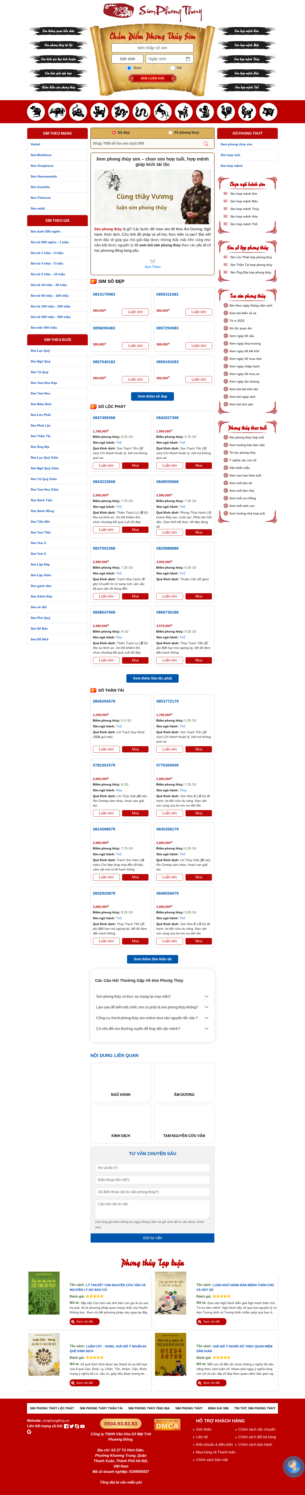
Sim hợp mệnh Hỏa (246, 73)
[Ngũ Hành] (121, 1078)
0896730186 (167, 612)
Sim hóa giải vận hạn (58, 73)
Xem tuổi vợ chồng (242, 498)
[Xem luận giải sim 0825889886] (169, 596)
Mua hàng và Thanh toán (216, 1452)
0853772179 (167, 701)
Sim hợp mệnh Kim (246, 30)
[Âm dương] (184, 1078)
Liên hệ (202, 1437)
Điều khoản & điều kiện (214, 1444)
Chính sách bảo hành (255, 1444)
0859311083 (167, 294)
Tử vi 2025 (236, 320)
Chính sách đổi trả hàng (257, 1437)
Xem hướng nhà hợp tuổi (247, 513)
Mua (135, 465)
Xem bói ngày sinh (242, 396)
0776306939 (167, 765)
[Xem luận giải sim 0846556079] (169, 941)
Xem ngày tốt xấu (241, 336)
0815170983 (104, 294)
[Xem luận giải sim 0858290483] (135, 345)
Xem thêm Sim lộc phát (152, 678)
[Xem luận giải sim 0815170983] (135, 312)
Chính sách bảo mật (212, 1460)
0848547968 (104, 612)
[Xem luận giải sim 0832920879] (106, 941)
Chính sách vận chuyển (257, 1429)
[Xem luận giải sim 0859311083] (198, 312)
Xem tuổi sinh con (242, 506)
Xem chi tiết (84, 1321)
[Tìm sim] (205, 143)
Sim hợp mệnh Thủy (246, 58)
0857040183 (104, 362)
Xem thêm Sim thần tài (152, 959)
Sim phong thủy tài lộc (58, 44)
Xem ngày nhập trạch (244, 366)
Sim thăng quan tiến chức (58, 30)
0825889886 (167, 548)
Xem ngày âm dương (244, 381)
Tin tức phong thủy (242, 452)
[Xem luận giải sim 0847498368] (106, 465)
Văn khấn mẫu (239, 468)
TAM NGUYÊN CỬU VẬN (184, 1136)
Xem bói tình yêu (241, 404)
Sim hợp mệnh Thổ (247, 87)
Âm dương (184, 1095)
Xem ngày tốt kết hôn (244, 351)
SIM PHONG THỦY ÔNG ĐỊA (149, 1408)
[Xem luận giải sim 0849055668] (169, 532)
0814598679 (104, 829)
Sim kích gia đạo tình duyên (58, 58)
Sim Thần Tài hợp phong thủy (250, 265)
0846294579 (104, 701)
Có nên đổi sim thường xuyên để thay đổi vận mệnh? (138, 1029)
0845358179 (167, 829)
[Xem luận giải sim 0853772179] (169, 749)
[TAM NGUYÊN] (184, 1120)
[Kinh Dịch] (121, 1120)
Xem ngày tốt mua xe (244, 374)
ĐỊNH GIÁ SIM (218, 1408)
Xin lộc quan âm (240, 328)
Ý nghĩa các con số (242, 460)
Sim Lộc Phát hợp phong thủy (250, 257)
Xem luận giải (152, 78)
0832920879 (104, 893)
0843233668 (104, 481)
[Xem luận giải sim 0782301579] (106, 813)
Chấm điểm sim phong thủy (58, 87)
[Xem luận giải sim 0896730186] (169, 660)
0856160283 (167, 362)
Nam (137, 68)
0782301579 (104, 765)
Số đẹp (124, 132)
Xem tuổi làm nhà (241, 490)
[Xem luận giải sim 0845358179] (169, 877)
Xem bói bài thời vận (243, 389)
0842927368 (167, 417)
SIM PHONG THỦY (189, 1408)
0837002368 (104, 548)
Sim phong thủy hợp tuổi (246, 437)
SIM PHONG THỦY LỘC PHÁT (52, 1408)
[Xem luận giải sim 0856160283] (198, 379)
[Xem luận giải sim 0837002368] (106, 596)
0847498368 (104, 417)
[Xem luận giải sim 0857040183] (135, 379)
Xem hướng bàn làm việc (247, 445)
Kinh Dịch (120, 1136)
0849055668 (167, 481)
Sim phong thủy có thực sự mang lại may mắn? (133, 996)
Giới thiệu (204, 1429)
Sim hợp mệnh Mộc (246, 44)
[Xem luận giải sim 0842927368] (169, 465)
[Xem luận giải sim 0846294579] (106, 749)
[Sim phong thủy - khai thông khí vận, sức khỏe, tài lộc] (152, 12)
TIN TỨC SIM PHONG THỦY (254, 1408)
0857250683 (167, 328)
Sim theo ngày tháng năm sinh (250, 305)
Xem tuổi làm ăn (240, 483)
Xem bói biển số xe (242, 313)
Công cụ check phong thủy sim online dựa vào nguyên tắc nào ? (147, 1018)
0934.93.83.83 (120, 1424)
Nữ (179, 68)
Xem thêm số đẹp (152, 396)
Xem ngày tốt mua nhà (245, 358)
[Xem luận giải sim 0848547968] (106, 660)
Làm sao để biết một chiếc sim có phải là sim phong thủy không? (147, 1007)
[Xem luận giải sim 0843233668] (106, 529)
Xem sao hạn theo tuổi (245, 475)
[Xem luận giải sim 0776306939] (169, 813)
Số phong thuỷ (186, 132)
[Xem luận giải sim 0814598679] (106, 877)
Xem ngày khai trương (245, 343)
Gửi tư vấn (152, 1238)
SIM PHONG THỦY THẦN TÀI (101, 1408)
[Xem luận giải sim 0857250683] (198, 345)
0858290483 (104, 328)
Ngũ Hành (121, 1095)
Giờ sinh (127, 59)
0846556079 (167, 893)
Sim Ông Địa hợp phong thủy (250, 272)
